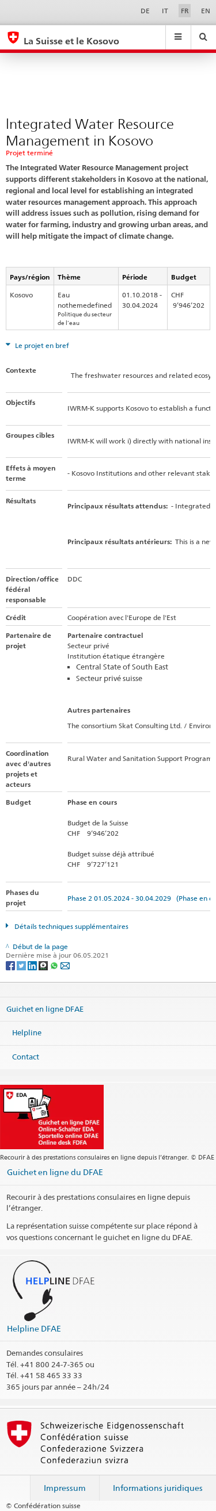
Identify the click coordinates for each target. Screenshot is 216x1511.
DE (145, 10)
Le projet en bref (41, 345)
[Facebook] (11, 965)
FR (185, 10)
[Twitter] (22, 965)
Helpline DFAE (34, 1328)
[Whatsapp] (55, 965)
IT (165, 10)
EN (205, 10)
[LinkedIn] (33, 965)
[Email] (65, 965)
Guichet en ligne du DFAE (55, 1172)
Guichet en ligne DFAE (45, 1008)
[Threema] (44, 965)
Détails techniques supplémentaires (70, 926)
